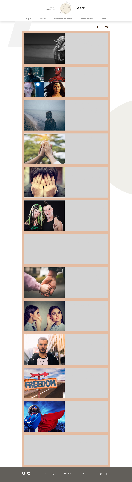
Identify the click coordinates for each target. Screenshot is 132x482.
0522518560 (67, 474)
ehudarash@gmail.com (52, 474)
